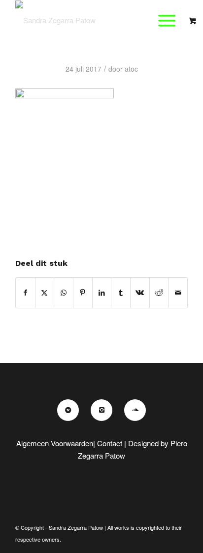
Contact (109, 443)
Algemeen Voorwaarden (54, 443)
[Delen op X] (44, 292)
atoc (131, 69)
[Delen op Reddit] (159, 292)
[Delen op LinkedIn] (102, 292)
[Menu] (161, 20)
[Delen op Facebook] (25, 292)
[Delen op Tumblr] (120, 292)
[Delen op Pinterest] (82, 292)
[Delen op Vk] (140, 292)
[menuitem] (168, 20)
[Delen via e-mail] (178, 292)
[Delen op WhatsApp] (63, 292)
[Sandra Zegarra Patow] (84, 20)
